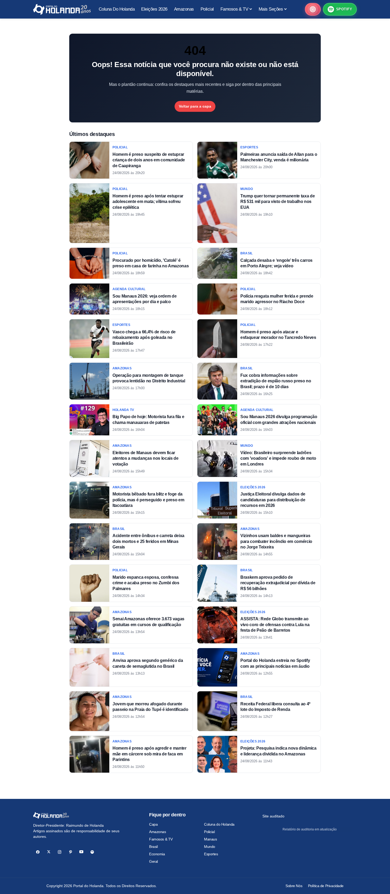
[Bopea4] (62, 9)
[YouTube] (81, 852)
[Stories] (313, 9)
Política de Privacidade (326, 886)
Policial (209, 832)
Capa (153, 824)
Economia (157, 854)
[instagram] (59, 852)
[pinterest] (70, 852)
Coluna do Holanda (219, 824)
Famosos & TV (161, 839)
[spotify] (92, 852)
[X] (48, 852)
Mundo (209, 846)
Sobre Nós (293, 886)
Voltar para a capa (195, 106)
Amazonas (157, 832)
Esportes (211, 854)
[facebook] (37, 852)
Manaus (210, 839)
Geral (153, 861)
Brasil (153, 846)
